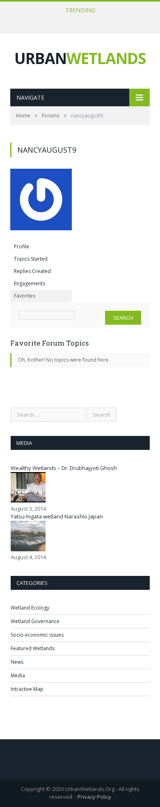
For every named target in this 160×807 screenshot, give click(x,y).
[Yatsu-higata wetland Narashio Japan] (28, 549)
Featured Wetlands (33, 648)
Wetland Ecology (30, 607)
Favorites (24, 295)
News (17, 661)
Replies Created (32, 271)
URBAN (80, 58)
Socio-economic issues (37, 634)
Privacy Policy (94, 796)
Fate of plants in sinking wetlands (78, 19)
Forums (50, 115)
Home (23, 115)
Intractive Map (27, 688)
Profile (21, 246)
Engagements (29, 283)
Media (18, 675)
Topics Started (31, 258)
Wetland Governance (35, 621)
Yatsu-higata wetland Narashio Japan (57, 516)
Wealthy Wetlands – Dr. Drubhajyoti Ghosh (64, 468)
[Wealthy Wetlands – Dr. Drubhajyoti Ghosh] (28, 500)
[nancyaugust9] (41, 236)
